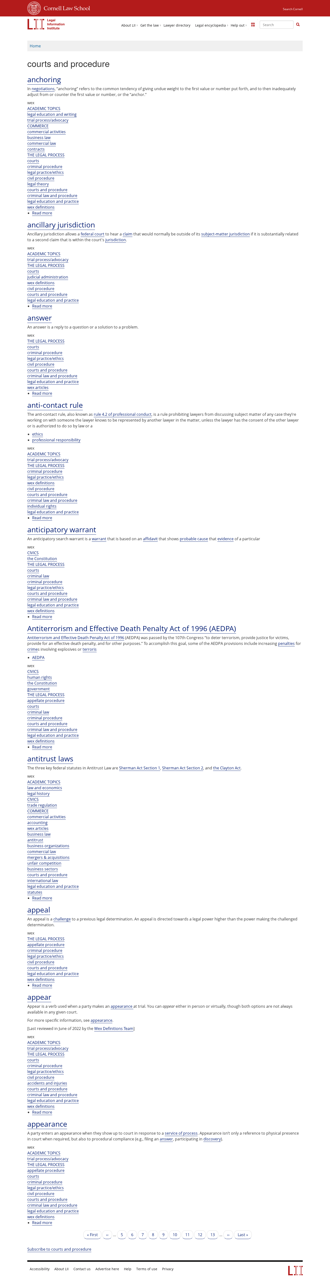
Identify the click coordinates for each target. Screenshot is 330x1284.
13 (214, 1234)
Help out (237, 25)
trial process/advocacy (47, 120)
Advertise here (107, 1269)
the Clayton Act (227, 768)
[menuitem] (128, 25)
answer (166, 1139)
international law (42, 880)
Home (35, 46)
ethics (37, 434)
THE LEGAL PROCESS (46, 155)
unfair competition (44, 863)
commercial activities (46, 131)
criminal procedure (44, 166)
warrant (99, 538)
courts (33, 160)
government (38, 689)
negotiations (43, 88)
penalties (286, 643)
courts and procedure (47, 189)
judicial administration (47, 277)
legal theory (38, 184)
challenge (62, 919)
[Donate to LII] (253, 24)
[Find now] (297, 25)
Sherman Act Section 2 (182, 768)
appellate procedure (46, 700)
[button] (298, 24)
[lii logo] (46, 24)
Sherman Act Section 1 (139, 768)
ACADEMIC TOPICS (43, 108)
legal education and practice (53, 201)
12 (202, 1234)
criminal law (38, 576)
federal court (92, 234)
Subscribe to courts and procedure (59, 1249)
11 (189, 1234)
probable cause (194, 538)
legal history (38, 793)
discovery (212, 1139)
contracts (36, 149)
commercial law (41, 143)
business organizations (48, 845)
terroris (90, 649)
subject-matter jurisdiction (225, 234)
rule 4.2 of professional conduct (122, 414)
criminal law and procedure (52, 195)
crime (32, 649)
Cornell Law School (65, 7)
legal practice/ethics (45, 172)
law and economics (44, 787)
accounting (37, 822)
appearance (122, 1006)
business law (38, 137)
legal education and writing (52, 114)
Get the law (149, 25)
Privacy (167, 1269)
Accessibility (40, 1269)
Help (127, 1269)
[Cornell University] (34, 7)
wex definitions (41, 207)
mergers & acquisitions (48, 857)
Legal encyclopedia (210, 25)
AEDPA (38, 657)
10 (177, 1234)
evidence (225, 538)
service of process (181, 1133)
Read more (42, 213)
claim (127, 234)
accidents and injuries (47, 1083)
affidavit (150, 538)
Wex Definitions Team (113, 1028)
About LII (128, 25)
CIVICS (33, 552)
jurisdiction (115, 239)
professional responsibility (56, 440)
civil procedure (40, 178)
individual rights (42, 506)
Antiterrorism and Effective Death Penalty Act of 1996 (75, 637)
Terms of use (146, 1269)
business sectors (42, 869)
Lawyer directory (177, 25)
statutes (34, 892)
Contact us (82, 1269)
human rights (39, 677)
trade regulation (42, 805)
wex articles (38, 387)
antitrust (35, 840)
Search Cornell (293, 9)
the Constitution (42, 558)
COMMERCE (38, 126)
